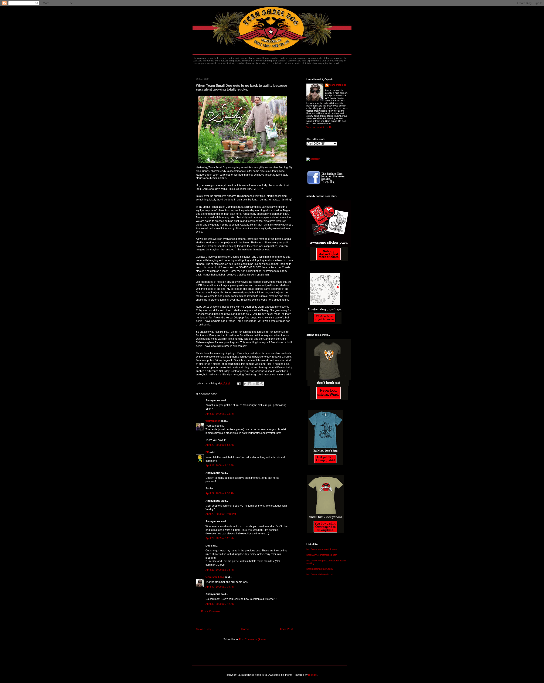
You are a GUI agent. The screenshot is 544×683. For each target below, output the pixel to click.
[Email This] (246, 384)
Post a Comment (210, 611)
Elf (207, 452)
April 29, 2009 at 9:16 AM (219, 465)
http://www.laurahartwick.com (321, 549)
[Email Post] (238, 383)
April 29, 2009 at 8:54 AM (219, 444)
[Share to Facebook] (258, 384)
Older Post (286, 629)
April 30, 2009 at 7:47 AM (219, 603)
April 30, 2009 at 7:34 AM (219, 586)
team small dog (214, 577)
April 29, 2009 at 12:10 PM (220, 514)
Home (245, 629)
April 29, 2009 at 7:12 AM (219, 413)
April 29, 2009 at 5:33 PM (219, 569)
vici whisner (212, 420)
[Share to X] (254, 384)
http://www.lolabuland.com (319, 574)
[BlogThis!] (250, 384)
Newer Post (203, 629)
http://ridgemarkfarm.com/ (319, 569)
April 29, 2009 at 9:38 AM (219, 493)
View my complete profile (319, 127)
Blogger (312, 674)
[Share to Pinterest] (262, 384)
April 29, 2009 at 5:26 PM (219, 538)
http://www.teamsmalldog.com (321, 555)
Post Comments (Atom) (252, 639)
